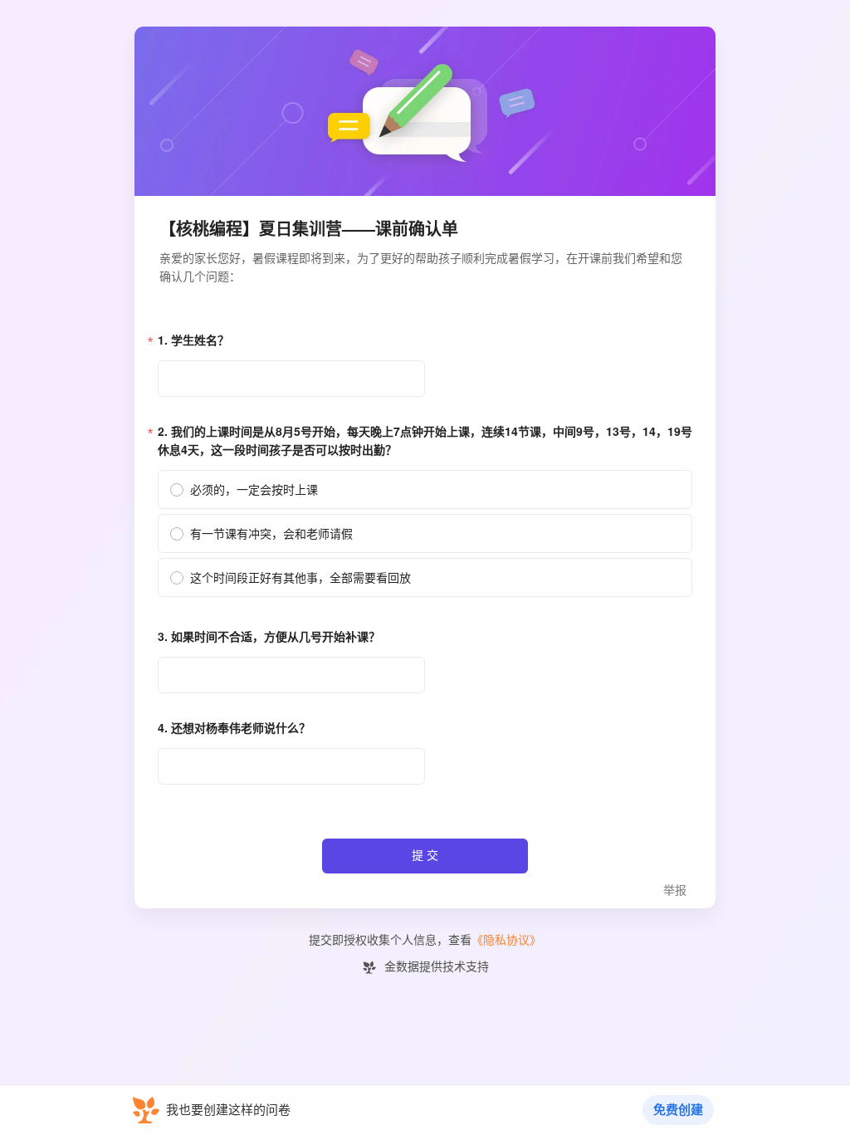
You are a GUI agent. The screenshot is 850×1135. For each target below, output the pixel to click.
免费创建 (678, 1110)
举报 (674, 890)
